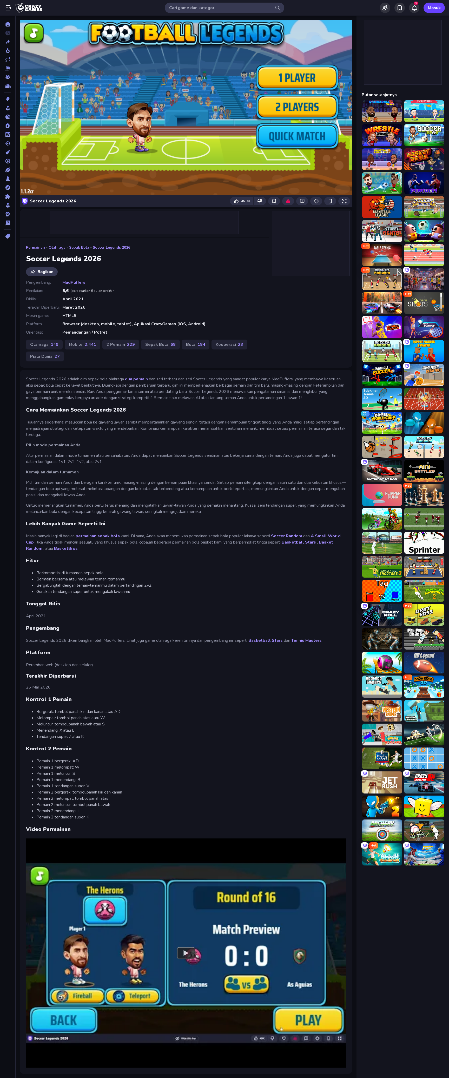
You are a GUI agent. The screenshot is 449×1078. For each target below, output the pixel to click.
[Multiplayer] (7, 77)
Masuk (434, 8)
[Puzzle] (7, 196)
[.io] (7, 117)
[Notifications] (414, 8)
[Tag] (7, 236)
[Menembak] (7, 143)
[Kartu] (7, 125)
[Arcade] (7, 108)
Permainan (35, 247)
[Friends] (385, 8)
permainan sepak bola (98, 536)
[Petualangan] (7, 187)
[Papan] (7, 178)
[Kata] (7, 134)
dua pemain (136, 379)
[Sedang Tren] (7, 50)
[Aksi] (7, 99)
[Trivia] (7, 223)
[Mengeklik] (7, 152)
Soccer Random (286, 536)
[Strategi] (7, 214)
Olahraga (57, 247)
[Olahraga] (7, 170)
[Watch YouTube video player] (186, 953)
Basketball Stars (299, 542)
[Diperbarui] (7, 59)
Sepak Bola (79, 247)
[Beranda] (7, 24)
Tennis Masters (306, 640)
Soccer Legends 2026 (111, 247)
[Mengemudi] (7, 161)
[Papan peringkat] (7, 86)
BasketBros (66, 548)
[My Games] (399, 8)
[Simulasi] (7, 205)
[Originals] (7, 68)
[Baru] (7, 41)
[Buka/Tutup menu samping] (8, 8)
